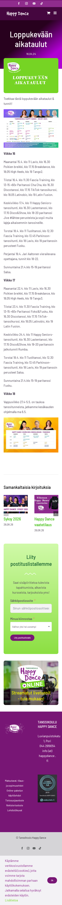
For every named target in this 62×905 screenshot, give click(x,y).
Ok (52, 880)
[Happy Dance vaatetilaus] (46, 504)
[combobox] (31, 626)
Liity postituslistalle (22, 637)
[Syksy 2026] (16, 504)
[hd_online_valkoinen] (31, 665)
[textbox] (28, 626)
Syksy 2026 (12, 518)
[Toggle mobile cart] (48, 13)
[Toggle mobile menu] (55, 13)
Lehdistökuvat (14, 810)
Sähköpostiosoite (21, 601)
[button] (6, 513)
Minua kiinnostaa (21, 619)
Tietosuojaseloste (14, 800)
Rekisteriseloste (14, 805)
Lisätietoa (11, 900)
